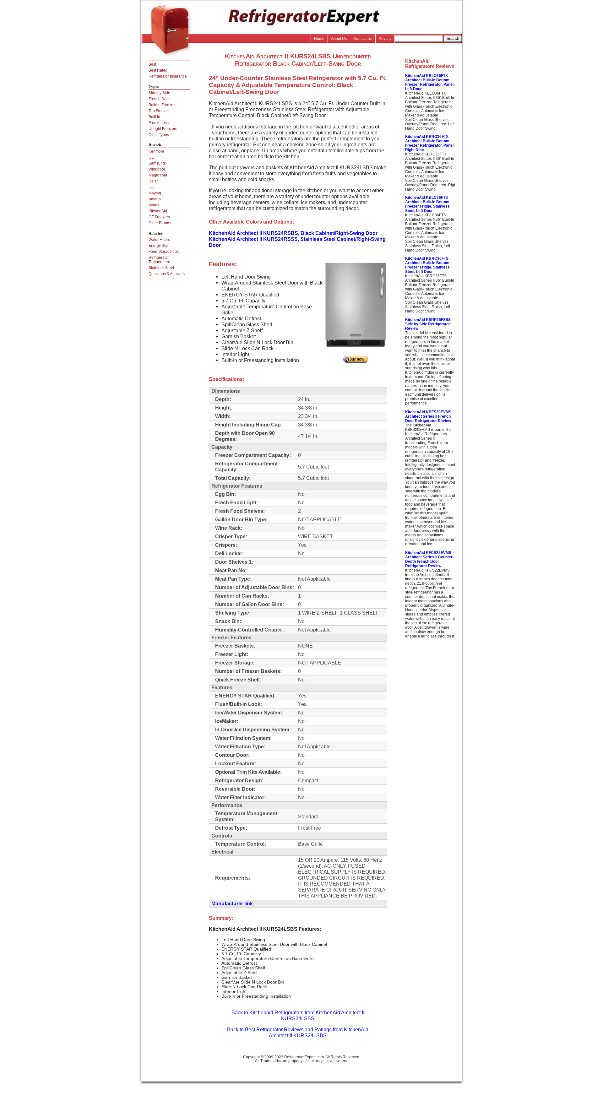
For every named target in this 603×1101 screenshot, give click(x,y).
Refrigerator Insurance (168, 76)
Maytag (155, 193)
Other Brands (160, 223)
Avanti (154, 205)
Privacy (385, 39)
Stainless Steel (161, 268)
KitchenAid (158, 211)
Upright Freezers (163, 129)
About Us (339, 39)
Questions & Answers (167, 274)
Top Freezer (159, 111)
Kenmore (156, 151)
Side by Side (159, 93)
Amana (155, 199)
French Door (159, 99)
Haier (153, 181)
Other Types (159, 135)
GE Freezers (159, 217)
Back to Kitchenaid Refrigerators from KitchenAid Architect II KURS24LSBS (297, 1015)
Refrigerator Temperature (159, 259)
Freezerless (159, 123)
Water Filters (159, 239)
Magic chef (158, 175)
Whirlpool (157, 169)
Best (152, 64)
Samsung (157, 163)
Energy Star (159, 245)
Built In (154, 117)
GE (151, 157)
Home (319, 39)
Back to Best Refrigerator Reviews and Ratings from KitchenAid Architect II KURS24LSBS (297, 1032)
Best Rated (158, 70)
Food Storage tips (164, 251)
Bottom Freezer (162, 105)
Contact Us (362, 39)
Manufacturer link (232, 903)
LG (151, 187)
